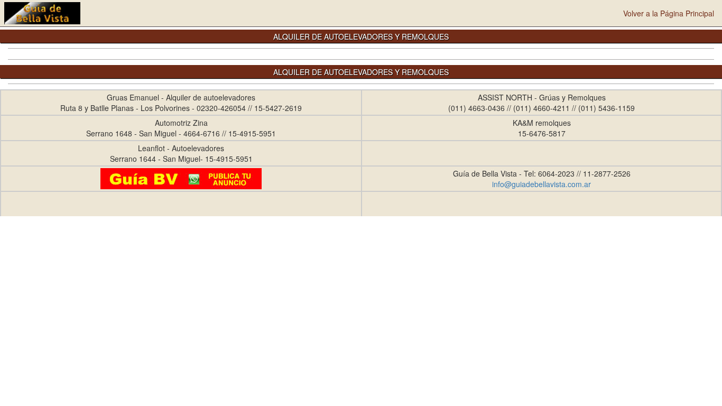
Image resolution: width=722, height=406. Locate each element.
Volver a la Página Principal (668, 13)
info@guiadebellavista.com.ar (541, 184)
